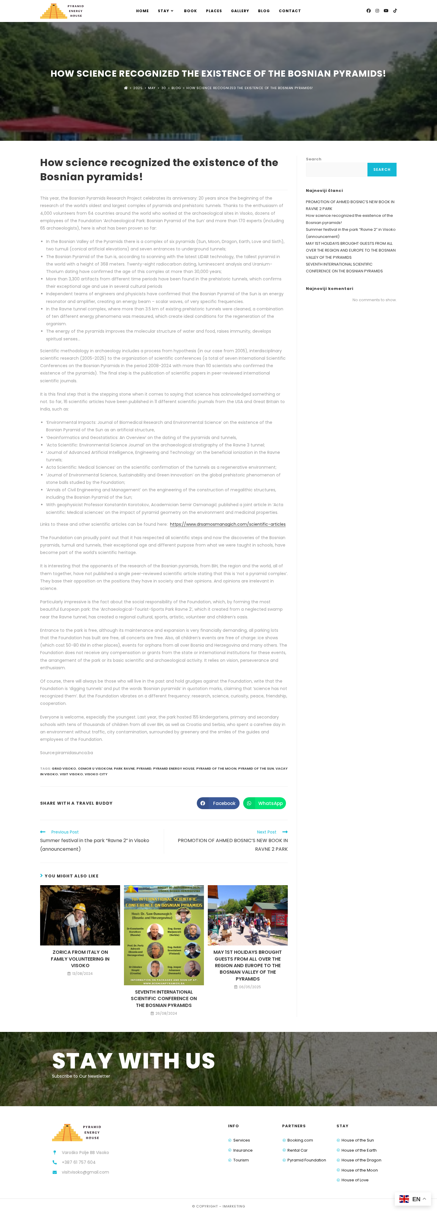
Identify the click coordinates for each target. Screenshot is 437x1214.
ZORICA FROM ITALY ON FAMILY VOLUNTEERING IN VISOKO (80, 959)
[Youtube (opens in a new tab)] (386, 11)
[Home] (126, 88)
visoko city (96, 774)
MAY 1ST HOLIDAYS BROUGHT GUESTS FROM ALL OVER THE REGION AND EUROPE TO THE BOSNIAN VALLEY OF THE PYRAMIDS (247, 965)
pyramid (143, 768)
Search (313, 159)
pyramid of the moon (216, 768)
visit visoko (71, 774)
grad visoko (64, 768)
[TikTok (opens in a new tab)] (395, 11)
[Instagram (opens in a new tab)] (377, 11)
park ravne (124, 768)
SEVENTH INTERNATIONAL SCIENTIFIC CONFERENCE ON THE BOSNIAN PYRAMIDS (164, 999)
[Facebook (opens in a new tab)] (368, 11)
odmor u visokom (95, 768)
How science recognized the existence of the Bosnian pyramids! (249, 88)
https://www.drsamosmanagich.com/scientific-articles (228, 524)
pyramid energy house (173, 768)
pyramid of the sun (256, 768)
